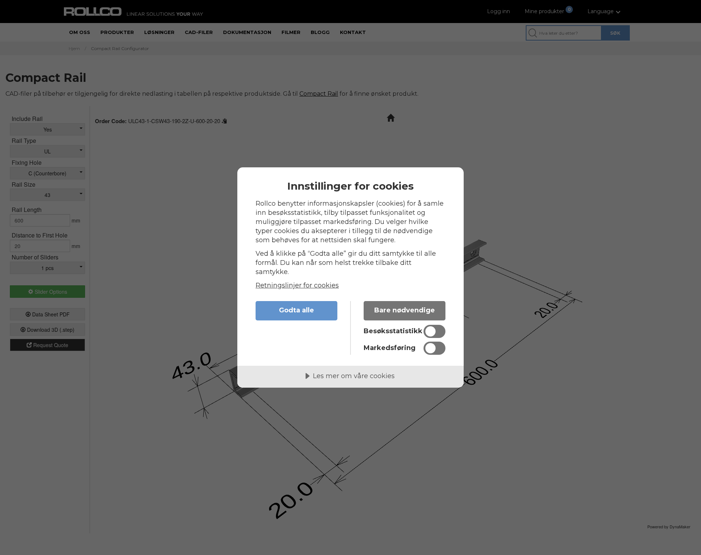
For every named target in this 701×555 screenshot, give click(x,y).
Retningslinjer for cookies (297, 285)
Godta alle (296, 310)
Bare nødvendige (404, 310)
